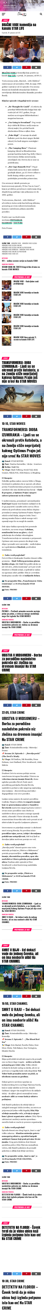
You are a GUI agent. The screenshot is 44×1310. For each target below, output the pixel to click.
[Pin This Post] (26, 67)
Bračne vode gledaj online (12, 245)
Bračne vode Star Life (10, 254)
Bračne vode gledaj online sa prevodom (17, 247)
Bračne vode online (27, 249)
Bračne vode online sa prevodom (14, 252)
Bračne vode (16, 243)
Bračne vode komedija (10, 249)
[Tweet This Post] (16, 67)
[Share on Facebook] (7, 67)
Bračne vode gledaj (30, 243)
